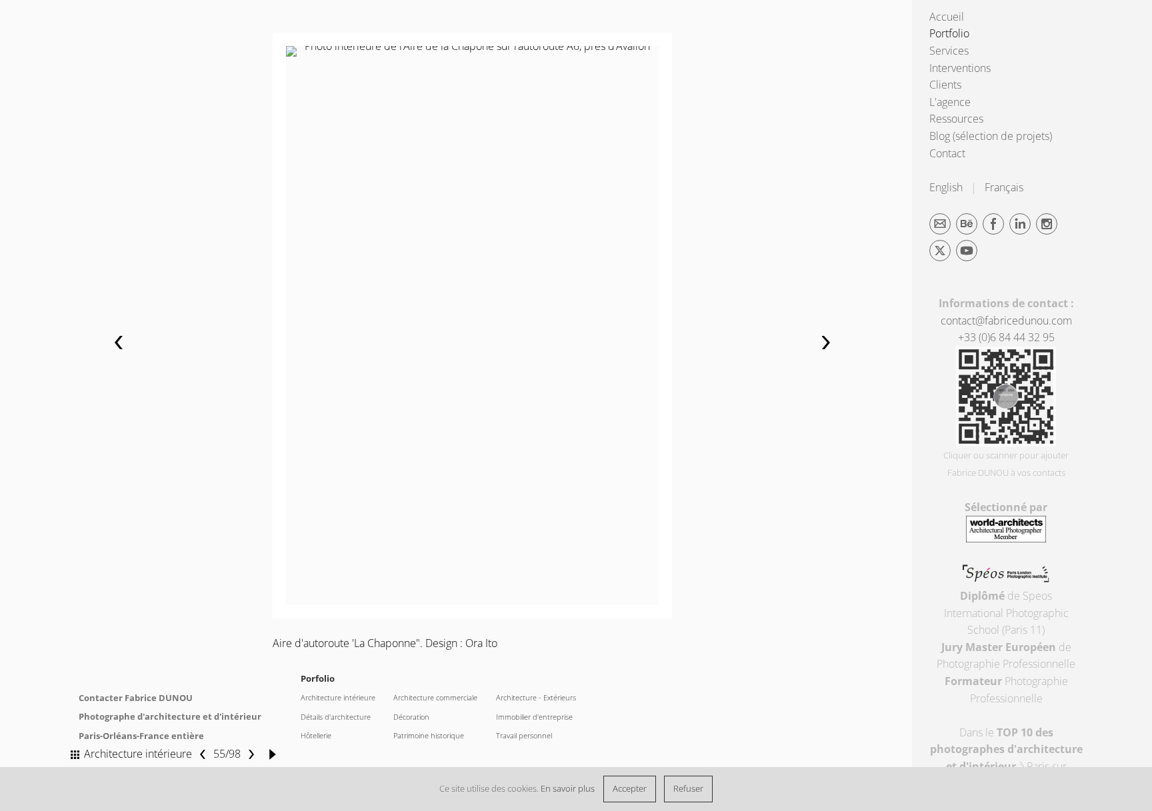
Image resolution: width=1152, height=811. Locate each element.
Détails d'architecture (336, 717)
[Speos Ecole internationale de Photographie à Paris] (1006, 578)
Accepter (630, 788)
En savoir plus (568, 788)
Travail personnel (524, 735)
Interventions (960, 68)
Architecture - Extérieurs (536, 697)
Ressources (956, 118)
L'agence (950, 102)
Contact (947, 153)
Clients (945, 84)
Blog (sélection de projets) (990, 136)
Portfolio (949, 33)
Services (949, 50)
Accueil (946, 16)
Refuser (688, 788)
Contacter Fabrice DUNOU (136, 698)
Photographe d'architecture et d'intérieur (170, 716)
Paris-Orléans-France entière (141, 736)
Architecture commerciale (435, 697)
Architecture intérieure (338, 697)
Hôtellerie (316, 735)
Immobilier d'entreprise (534, 717)
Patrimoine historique (428, 735)
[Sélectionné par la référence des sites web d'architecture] (1006, 538)
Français (1004, 187)
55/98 (227, 753)
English (946, 187)
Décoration (411, 717)
